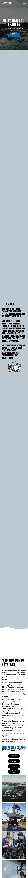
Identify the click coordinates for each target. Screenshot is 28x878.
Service (14, 766)
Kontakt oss (14, 771)
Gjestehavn (14, 761)
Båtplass (14, 756)
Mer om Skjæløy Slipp (14, 35)
